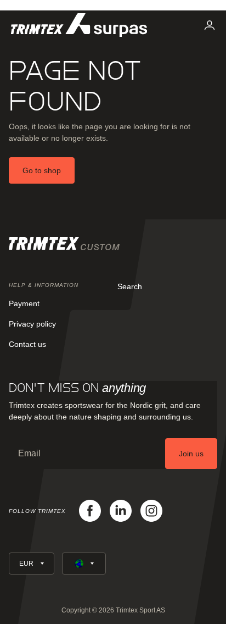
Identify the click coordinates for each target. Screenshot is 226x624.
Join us (191, 453)
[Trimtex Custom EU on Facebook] (90, 511)
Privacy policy (32, 323)
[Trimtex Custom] (79, 25)
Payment (24, 303)
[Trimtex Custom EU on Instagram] (151, 511)
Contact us (27, 344)
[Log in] (209, 25)
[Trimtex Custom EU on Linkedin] (121, 511)
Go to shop (41, 170)
